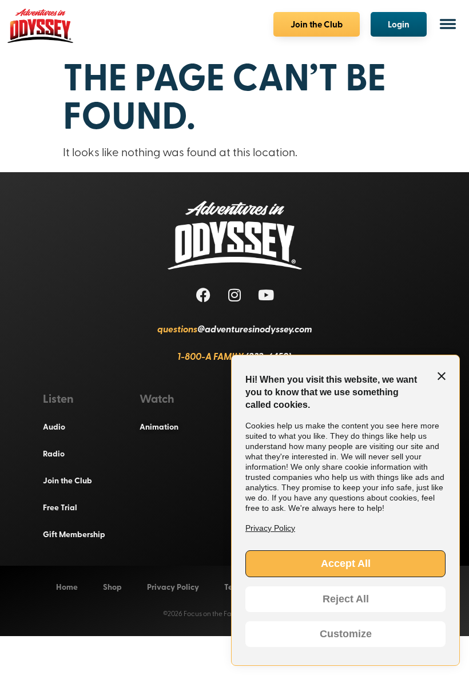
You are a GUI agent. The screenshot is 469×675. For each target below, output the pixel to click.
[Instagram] (234, 294)
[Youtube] (266, 294)
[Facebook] (203, 294)
